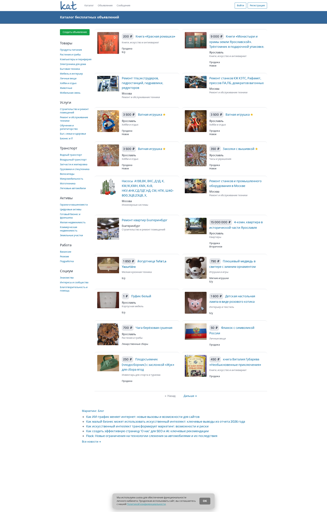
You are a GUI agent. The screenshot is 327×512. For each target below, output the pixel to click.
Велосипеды (67, 174)
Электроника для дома (73, 64)
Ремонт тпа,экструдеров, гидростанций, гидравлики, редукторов (142, 83)
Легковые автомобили (73, 188)
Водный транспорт (71, 154)
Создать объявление (75, 32)
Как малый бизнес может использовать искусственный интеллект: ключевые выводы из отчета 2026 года (165, 421)
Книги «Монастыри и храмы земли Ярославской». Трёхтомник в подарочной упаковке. (236, 42)
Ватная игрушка (150, 114)
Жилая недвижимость (72, 222)
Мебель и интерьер (71, 73)
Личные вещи (68, 78)
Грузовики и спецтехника (74, 169)
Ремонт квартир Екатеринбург (144, 220)
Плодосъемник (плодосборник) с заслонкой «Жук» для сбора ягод (148, 364)
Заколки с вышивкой (239, 149)
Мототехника (67, 183)
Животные (66, 88)
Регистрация (257, 5)
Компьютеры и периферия (75, 59)
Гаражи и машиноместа (74, 204)
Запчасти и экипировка (73, 164)
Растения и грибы (70, 54)
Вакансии (65, 251)
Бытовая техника (70, 69)
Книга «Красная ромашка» (155, 36)
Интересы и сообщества (74, 282)
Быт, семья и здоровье (73, 133)
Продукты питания (71, 49)
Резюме (64, 256)
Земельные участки (71, 235)
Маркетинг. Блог (93, 411)
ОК (205, 501)
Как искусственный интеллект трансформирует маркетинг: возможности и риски (147, 426)
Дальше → (190, 396)
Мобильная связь (70, 92)
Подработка (67, 261)
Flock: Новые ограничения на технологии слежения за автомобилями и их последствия (151, 436)
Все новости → (91, 441)
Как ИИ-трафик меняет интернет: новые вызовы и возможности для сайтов (142, 417)
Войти (240, 5)
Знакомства (67, 277)
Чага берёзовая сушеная (154, 328)
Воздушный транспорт (73, 159)
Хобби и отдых (68, 83)
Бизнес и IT (66, 138)
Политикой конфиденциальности (146, 504)
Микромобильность (71, 178)
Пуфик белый (141, 296)
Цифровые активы (70, 209)
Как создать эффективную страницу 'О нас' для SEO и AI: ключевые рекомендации (147, 431)
